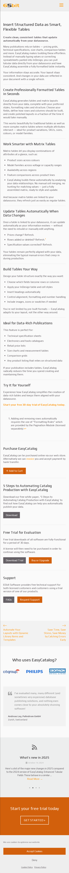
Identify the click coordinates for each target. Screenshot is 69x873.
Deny (34, 860)
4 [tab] (39, 787)
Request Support (30, 599)
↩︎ (25, 428)
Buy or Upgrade (40, 560)
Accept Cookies (34, 851)
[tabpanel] (34, 769)
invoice (30, 458)
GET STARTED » (34, 820)
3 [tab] (36, 787)
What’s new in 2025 (34, 757)
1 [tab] (29, 787)
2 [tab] (32, 787)
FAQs (9, 599)
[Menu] (61, 4)
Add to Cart (15, 470)
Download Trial (14, 560)
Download (11, 515)
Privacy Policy (40, 867)
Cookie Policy (27, 867)
